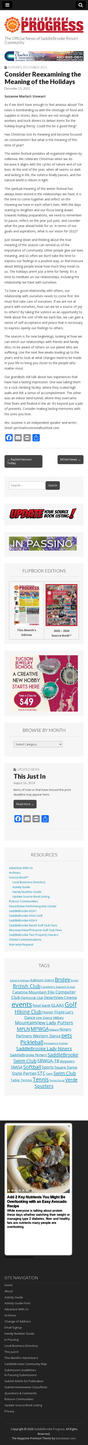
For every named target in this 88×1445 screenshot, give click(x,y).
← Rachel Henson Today (19, 461)
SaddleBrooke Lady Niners (44, 1049)
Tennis (41, 1079)
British (74, 980)
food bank (41, 1005)
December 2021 (35, 67)
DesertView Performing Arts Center (33, 906)
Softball (32, 1067)
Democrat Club (32, 998)
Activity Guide (21, 887)
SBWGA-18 (48, 1061)
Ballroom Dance (42, 980)
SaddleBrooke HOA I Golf (25, 916)
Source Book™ (18, 877)
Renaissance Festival (56, 1043)
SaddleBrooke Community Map (26, 1364)
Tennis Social (57, 1080)
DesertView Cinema (60, 997)
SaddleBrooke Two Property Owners (33, 935)
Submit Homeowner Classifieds (26, 1387)
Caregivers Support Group (58, 987)
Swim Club (64, 1073)
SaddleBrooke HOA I (22, 911)
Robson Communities (23, 901)
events (22, 1004)
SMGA (17, 1067)
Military (58, 1018)
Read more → (25, 804)
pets (66, 1035)
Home (9, 1285)
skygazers (67, 1061)
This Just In (30, 776)
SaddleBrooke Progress (49, 1429)
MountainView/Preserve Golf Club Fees (35, 930)
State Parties (24, 1073)
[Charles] (44, 56)
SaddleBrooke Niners (28, 1054)
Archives (15, 873)
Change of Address (18, 1321)
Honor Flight (53, 1012)
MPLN (23, 1029)
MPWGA (40, 1028)
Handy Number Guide (27, 892)
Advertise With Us (21, 868)
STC (41, 1073)
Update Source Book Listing (30, 896)
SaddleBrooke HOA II (23, 920)
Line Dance (44, 1017)
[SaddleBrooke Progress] (44, 22)
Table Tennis (21, 1080)
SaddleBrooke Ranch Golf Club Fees (33, 925)
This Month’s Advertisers (21, 1358)
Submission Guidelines (20, 1370)
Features (15, 67)
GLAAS (57, 1005)
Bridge (62, 979)
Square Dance (65, 1067)
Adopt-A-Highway (20, 980)
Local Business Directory (28, 882)
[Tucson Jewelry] (44, 683)
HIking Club (28, 1011)
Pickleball (31, 1042)
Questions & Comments (21, 1393)
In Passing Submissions (21, 1375)
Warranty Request (21, 944)
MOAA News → (70, 459)
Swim (49, 1073)
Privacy (9, 1411)
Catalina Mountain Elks (33, 992)
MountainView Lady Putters (44, 1023)
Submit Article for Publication (24, 1381)
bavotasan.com (66, 1438)
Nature (54, 1030)
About (9, 1291)
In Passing (12, 1340)
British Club (26, 985)
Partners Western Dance (38, 1036)
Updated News (28, 769)
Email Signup (13, 1327)
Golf (71, 1004)
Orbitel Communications (25, 939)
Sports (48, 1067)
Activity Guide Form (17, 1303)
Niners (65, 1029)
